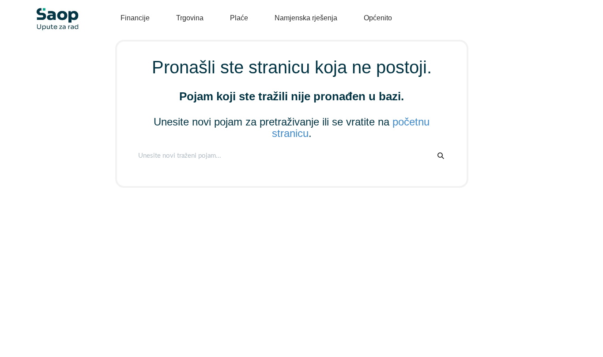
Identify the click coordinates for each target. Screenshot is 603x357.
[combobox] (282, 156)
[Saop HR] (54, 11)
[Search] (441, 156)
